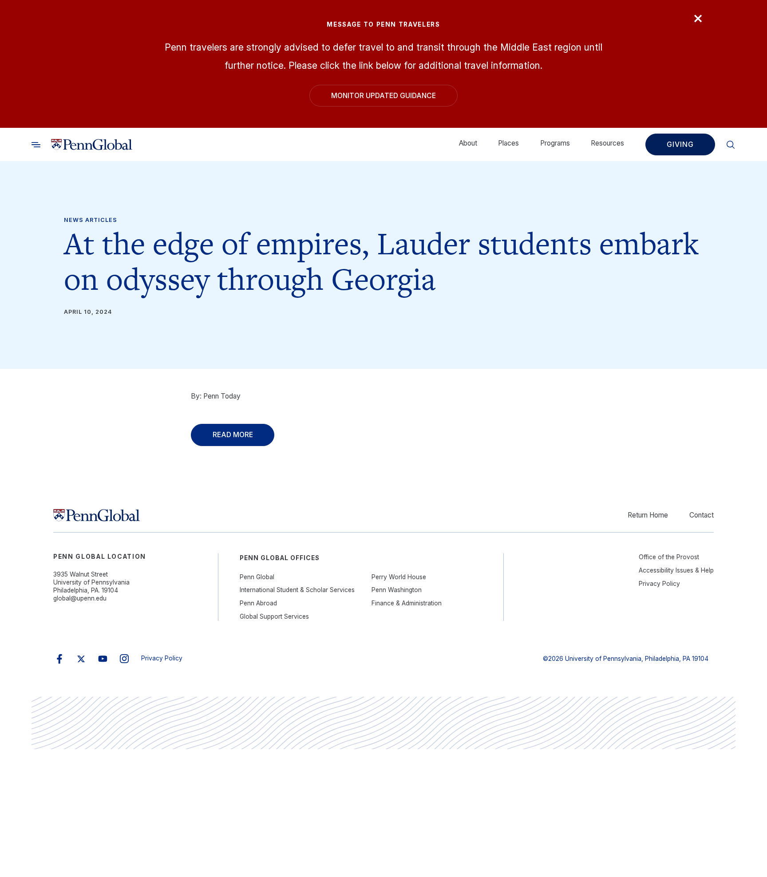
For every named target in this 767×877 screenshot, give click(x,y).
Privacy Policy (659, 583)
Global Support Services (274, 616)
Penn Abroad (258, 603)
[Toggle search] (36, 144)
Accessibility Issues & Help (676, 570)
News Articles (90, 220)
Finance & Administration (407, 603)
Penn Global (257, 577)
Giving (680, 144)
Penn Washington (397, 589)
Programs (555, 143)
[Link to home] (91, 144)
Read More (233, 435)
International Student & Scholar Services (297, 589)
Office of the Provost (669, 557)
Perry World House (399, 577)
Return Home (648, 515)
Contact (701, 515)
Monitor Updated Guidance (383, 95)
